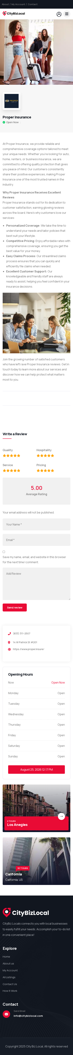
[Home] (14, 13)
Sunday (13, 756)
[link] (36, 808)
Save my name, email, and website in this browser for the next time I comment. (34, 559)
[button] (66, 52)
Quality (8, 450)
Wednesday (16, 714)
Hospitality (44, 450)
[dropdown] (66, 13)
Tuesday (13, 704)
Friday (12, 735)
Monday (13, 693)
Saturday (14, 746)
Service (8, 465)
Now (11, 682)
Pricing (41, 465)
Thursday (14, 725)
